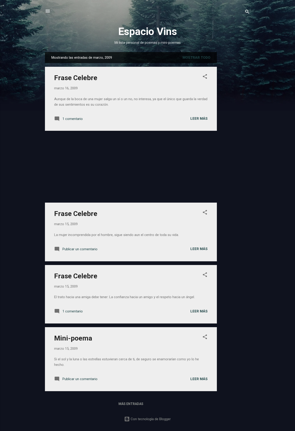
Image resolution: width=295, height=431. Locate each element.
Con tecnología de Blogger (150, 419)
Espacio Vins (147, 31)
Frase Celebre (75, 78)
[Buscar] (247, 13)
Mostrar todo (196, 57)
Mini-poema (73, 338)
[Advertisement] (235, 121)
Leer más (199, 118)
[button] (205, 77)
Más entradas (130, 404)
